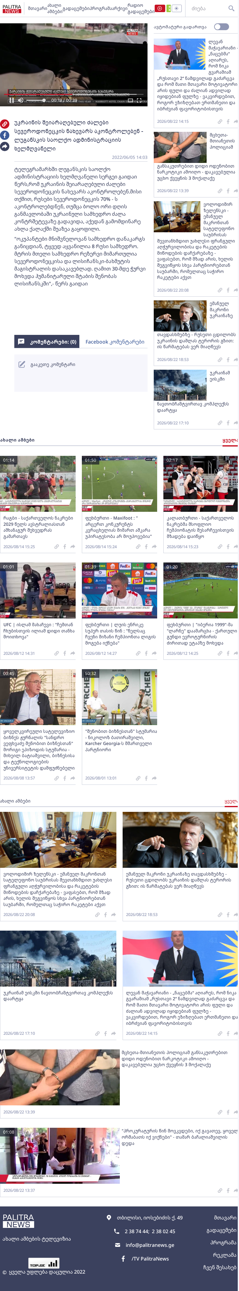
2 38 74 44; (137, 1231)
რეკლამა (225, 1255)
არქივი (120, 8)
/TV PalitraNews (150, 1258)
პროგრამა (101, 8)
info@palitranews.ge (150, 1245)
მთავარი (37, 8)
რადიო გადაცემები (141, 8)
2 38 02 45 (163, 1231)
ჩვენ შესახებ (220, 1267)
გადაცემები (76, 8)
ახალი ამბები (55, 8)
